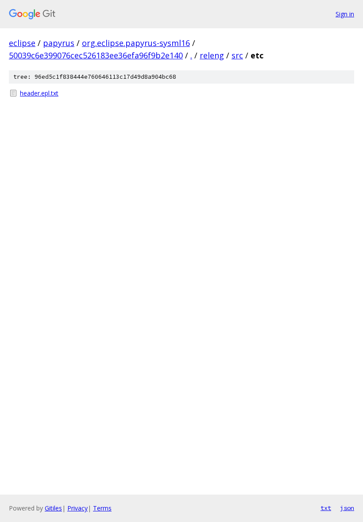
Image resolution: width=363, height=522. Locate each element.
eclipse (22, 43)
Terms (102, 508)
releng (212, 55)
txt (326, 508)
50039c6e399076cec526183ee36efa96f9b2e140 (96, 55)
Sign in (345, 14)
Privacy (77, 508)
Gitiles (53, 508)
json (347, 508)
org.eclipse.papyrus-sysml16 (136, 43)
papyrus (58, 43)
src (237, 55)
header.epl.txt (39, 93)
